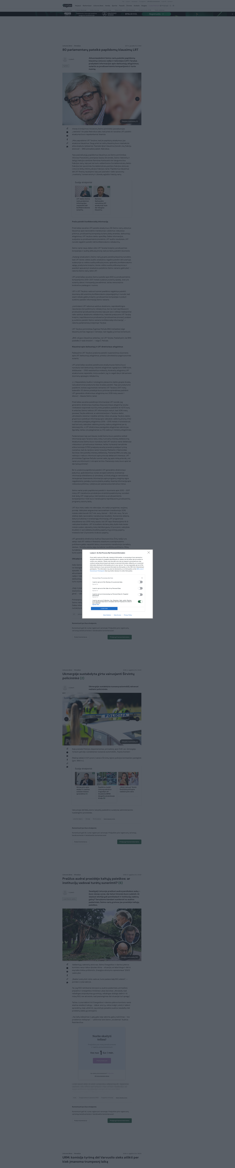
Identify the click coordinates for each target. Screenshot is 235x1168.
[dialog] (117, 584)
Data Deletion (107, 615)
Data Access (117, 615)
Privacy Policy (128, 615)
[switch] (140, 582)
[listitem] (117, 578)
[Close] (149, 553)
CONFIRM (104, 608)
